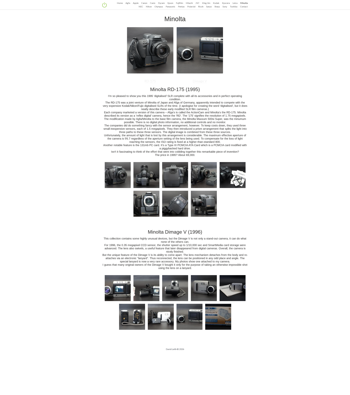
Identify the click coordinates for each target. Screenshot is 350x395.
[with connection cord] (161, 315)
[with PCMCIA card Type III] (204, 204)
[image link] (150, 50)
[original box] (218, 315)
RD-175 (150, 78)
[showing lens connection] (132, 315)
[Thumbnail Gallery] (118, 175)
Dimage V (200, 78)
